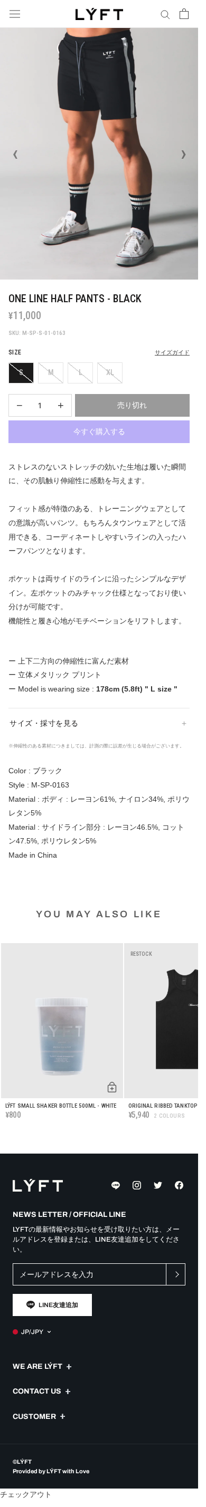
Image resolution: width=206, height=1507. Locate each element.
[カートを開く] (184, 13)
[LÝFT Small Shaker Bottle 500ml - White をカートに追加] (112, 1087)
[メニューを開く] (15, 14)
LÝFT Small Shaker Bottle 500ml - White (60, 1105)
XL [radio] (110, 372)
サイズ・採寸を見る (44, 723)
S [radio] (21, 372)
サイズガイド (172, 352)
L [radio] (80, 372)
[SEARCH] (165, 13)
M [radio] (51, 372)
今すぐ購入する (99, 431)
